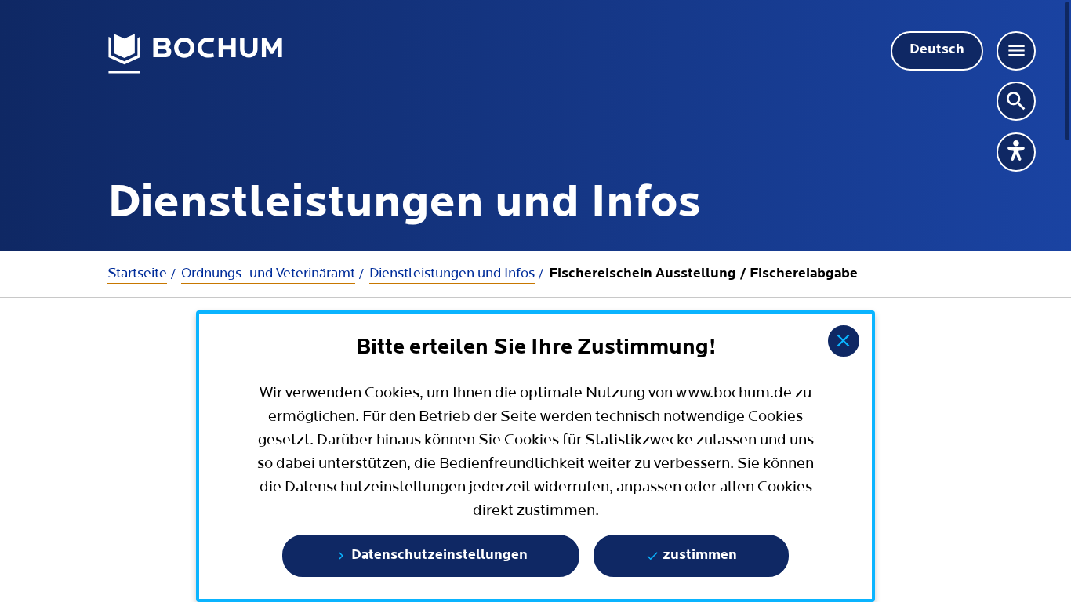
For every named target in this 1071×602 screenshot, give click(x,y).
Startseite (137, 273)
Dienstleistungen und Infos (452, 273)
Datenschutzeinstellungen (438, 556)
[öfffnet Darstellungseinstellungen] (1016, 152)
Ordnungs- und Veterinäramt (268, 273)
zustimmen (698, 556)
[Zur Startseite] (195, 54)
